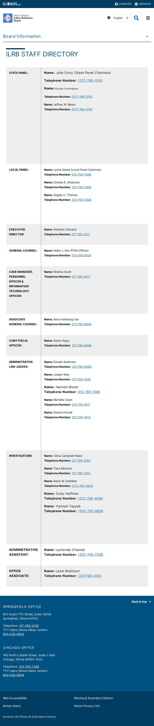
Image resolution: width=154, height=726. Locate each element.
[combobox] (121, 18)
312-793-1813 (81, 417)
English (118, 17)
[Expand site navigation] (148, 18)
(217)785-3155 (89, 576)
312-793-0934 (81, 255)
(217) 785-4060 (90, 498)
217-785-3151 (81, 473)
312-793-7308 (81, 174)
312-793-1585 (89, 392)
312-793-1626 (81, 379)
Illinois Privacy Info (87, 706)
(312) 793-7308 (90, 554)
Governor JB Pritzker (15, 716)
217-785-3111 (81, 234)
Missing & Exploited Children (93, 698)
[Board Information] (146, 36)
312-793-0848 (81, 345)
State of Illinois (47, 716)
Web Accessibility (15, 698)
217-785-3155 (29, 625)
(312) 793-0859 (90, 511)
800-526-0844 (13, 634)
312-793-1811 (81, 404)
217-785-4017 (81, 276)
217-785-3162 (81, 460)
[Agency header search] (136, 17)
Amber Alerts (12, 706)
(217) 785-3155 (90, 80)
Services (145, 3)
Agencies (125, 3)
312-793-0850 (81, 366)
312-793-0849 (81, 324)
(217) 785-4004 (82, 485)
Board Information (22, 36)
